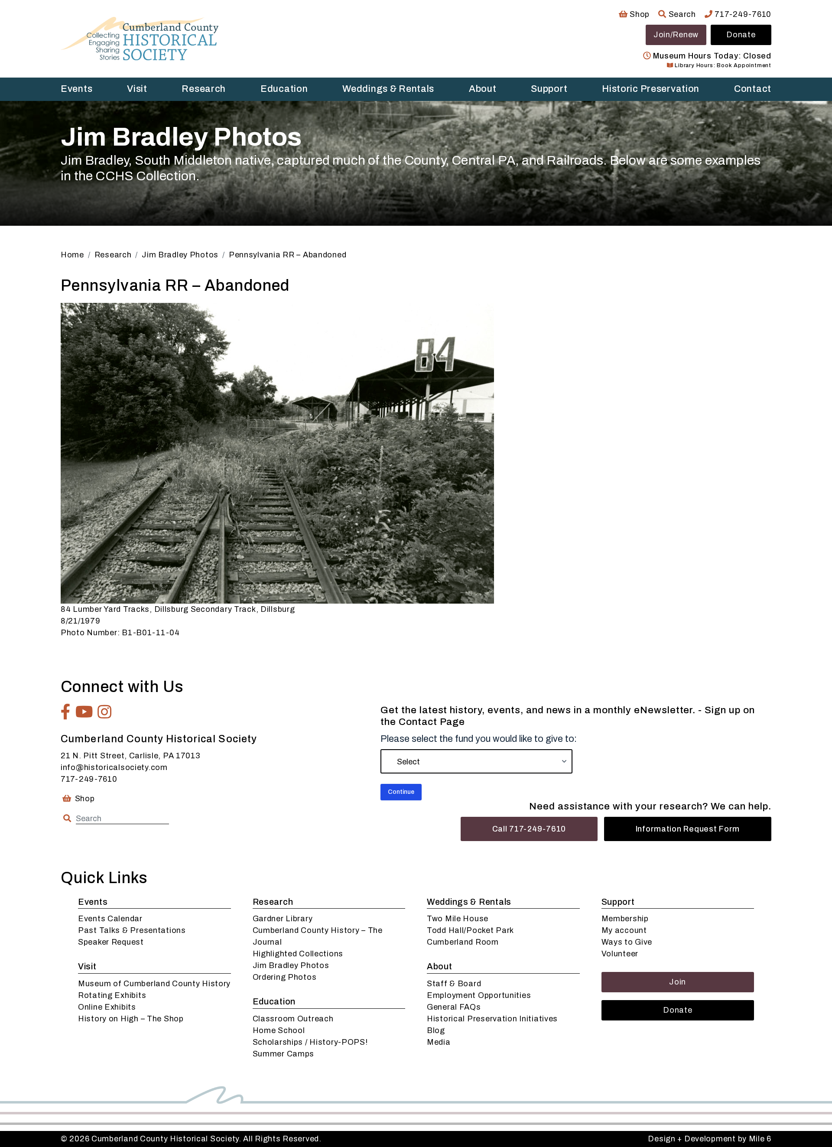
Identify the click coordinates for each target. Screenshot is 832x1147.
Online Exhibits (107, 1007)
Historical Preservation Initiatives (492, 1018)
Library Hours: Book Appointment (722, 65)
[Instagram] (105, 712)
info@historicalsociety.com (114, 767)
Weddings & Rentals (388, 89)
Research (204, 89)
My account (624, 930)
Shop (639, 14)
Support (549, 89)
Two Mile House (457, 918)
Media (439, 1042)
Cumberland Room (463, 942)
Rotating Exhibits (112, 995)
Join (677, 982)
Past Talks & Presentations (132, 930)
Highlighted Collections (298, 953)
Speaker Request (111, 942)
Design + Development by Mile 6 (709, 1138)
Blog (436, 1030)
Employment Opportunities (479, 995)
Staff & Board (454, 983)
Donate (740, 34)
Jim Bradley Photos (291, 965)
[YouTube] (84, 712)
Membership (625, 918)
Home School (279, 1030)
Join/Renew (676, 34)
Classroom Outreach (293, 1018)
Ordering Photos (285, 977)
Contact (752, 89)
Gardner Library (283, 918)
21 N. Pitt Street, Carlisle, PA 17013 (130, 755)
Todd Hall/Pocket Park (470, 930)
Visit (137, 89)
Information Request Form (688, 829)
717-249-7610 (742, 14)
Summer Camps (284, 1054)
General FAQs (454, 1007)
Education (284, 89)
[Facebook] (66, 712)
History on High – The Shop (131, 1018)
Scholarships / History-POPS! (310, 1042)
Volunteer (619, 953)
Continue (401, 792)
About (483, 89)
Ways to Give (627, 942)
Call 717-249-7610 (529, 829)
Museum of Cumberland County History (154, 983)
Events (76, 89)
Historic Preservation (650, 89)
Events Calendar (110, 918)
